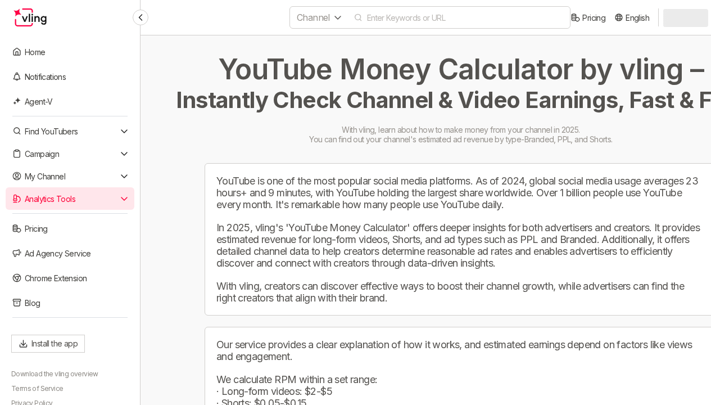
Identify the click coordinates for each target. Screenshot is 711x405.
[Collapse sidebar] (140, 17)
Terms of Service (37, 388)
